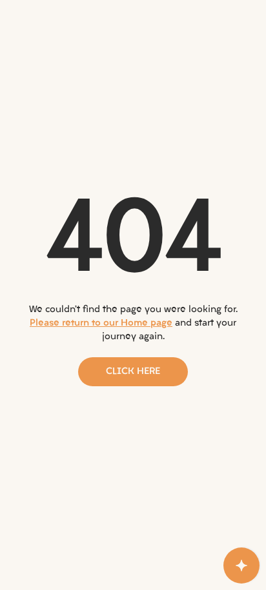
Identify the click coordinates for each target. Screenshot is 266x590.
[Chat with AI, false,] (241, 565)
